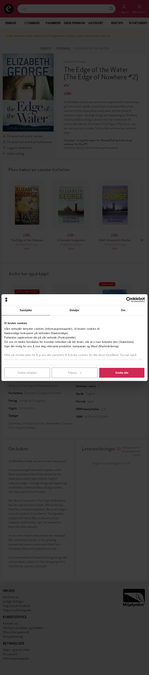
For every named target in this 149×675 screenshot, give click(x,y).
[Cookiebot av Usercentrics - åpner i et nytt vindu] (129, 299)
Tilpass (72, 372)
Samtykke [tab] (26, 310)
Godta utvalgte (27, 372)
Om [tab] (123, 310)
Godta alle (121, 372)
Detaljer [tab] (75, 310)
